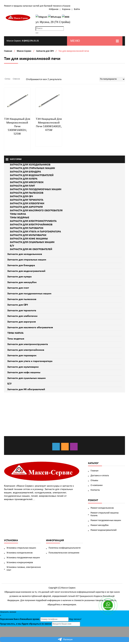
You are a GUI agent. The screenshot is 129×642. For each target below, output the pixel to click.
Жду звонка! (75, 619)
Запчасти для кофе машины (23, 372)
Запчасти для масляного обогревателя (30, 327)
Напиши (68, 639)
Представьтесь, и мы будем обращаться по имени (25, 624)
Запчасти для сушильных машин (26, 378)
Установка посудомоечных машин (23, 557)
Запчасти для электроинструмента (27, 344)
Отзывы (94, 480)
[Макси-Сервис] (18, 18)
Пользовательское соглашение (64, 553)
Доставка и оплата (100, 475)
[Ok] (65, 446)
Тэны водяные (15, 338)
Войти (77, 9)
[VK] (56, 446)
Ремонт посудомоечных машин (106, 520)
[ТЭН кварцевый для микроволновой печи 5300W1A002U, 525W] (17, 101)
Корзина (66, 9)
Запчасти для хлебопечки (22, 316)
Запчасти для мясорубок (22, 282)
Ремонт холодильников (102, 508)
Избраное (53, 9)
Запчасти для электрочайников (25, 350)
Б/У (9, 383)
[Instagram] (74, 446)
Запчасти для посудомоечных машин (29, 293)
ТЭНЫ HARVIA (15, 333)
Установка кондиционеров (20, 562)
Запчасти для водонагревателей (26, 271)
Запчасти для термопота (21, 310)
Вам (16, 619)
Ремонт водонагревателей (104, 530)
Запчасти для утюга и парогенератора (29, 361)
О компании (97, 485)
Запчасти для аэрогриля (21, 321)
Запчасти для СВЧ (45, 51)
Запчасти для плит (18, 288)
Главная (8, 51)
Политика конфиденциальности (65, 548)
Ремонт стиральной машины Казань (105, 514)
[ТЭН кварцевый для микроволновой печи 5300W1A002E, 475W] (49, 101)
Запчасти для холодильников (24, 254)
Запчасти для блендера (21, 265)
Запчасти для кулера (19, 276)
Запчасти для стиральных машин (26, 259)
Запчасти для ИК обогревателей (26, 389)
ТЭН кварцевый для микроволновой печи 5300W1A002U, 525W (17, 126)
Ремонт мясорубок (100, 525)
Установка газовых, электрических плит (24, 568)
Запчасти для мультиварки (23, 367)
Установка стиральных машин (21, 548)
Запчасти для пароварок (21, 355)
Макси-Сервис (24, 51)
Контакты (95, 490)
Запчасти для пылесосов (21, 299)
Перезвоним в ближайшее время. (20, 619)
